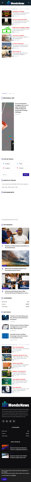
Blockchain (4, 301)
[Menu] (2, 2)
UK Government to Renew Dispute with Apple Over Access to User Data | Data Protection (19, 326)
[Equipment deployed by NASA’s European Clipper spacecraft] (5, 455)
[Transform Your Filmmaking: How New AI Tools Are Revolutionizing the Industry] (5, 317)
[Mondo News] (15, 2)
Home (10, 93)
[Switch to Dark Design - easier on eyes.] (28, 2)
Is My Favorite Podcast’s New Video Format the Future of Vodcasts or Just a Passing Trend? (16, 292)
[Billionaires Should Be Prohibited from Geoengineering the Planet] (15, 258)
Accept (4, 479)
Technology (5, 288)
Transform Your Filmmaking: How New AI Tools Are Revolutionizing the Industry (19, 317)
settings (14, 475)
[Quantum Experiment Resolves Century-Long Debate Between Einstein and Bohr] (5, 447)
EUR (10, 219)
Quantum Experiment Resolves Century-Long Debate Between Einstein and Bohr (18, 449)
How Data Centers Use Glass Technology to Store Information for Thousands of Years (19, 336)
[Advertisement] (15, 74)
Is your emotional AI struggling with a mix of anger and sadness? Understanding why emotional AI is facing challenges (21, 108)
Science (4, 242)
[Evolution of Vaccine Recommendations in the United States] (15, 236)
